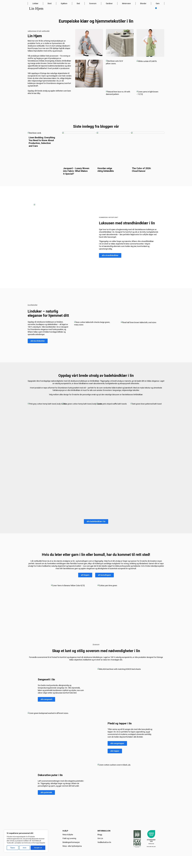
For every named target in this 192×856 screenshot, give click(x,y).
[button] (155, 9)
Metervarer (126, 3)
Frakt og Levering (69, 838)
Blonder (143, 3)
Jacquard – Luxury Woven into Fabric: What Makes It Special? (76, 171)
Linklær (35, 3)
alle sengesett (46, 699)
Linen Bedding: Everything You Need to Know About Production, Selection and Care (42, 141)
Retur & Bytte (68, 835)
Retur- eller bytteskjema (72, 846)
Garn (158, 3)
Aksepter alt (38, 848)
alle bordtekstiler (37, 341)
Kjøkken (64, 3)
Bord (49, 3)
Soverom (92, 3)
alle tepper (114, 751)
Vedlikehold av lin (104, 842)
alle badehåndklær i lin (96, 521)
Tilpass (12, 848)
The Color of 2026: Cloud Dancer (141, 169)
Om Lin (100, 838)
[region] (26, 841)
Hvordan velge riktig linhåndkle (106, 169)
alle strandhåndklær (110, 255)
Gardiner (109, 3)
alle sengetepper (117, 743)
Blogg (100, 835)
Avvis (24, 848)
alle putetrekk (46, 792)
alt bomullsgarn (104, 575)
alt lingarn (85, 575)
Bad (78, 3)
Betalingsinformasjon (71, 842)
